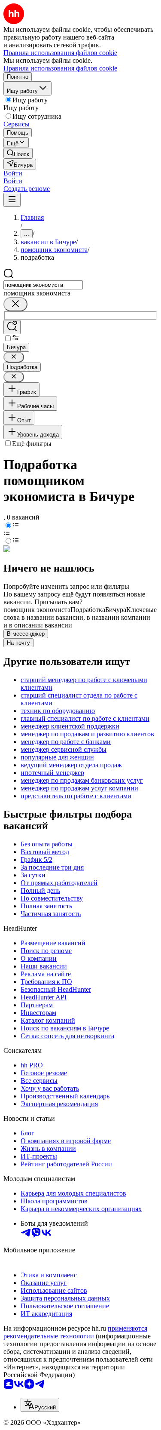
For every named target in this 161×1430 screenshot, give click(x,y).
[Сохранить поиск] (12, 327)
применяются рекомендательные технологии (75, 1332)
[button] (12, 173)
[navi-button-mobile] (12, 200)
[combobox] (43, 284)
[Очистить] (15, 304)
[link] (18, 153)
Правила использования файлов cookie (60, 68)
